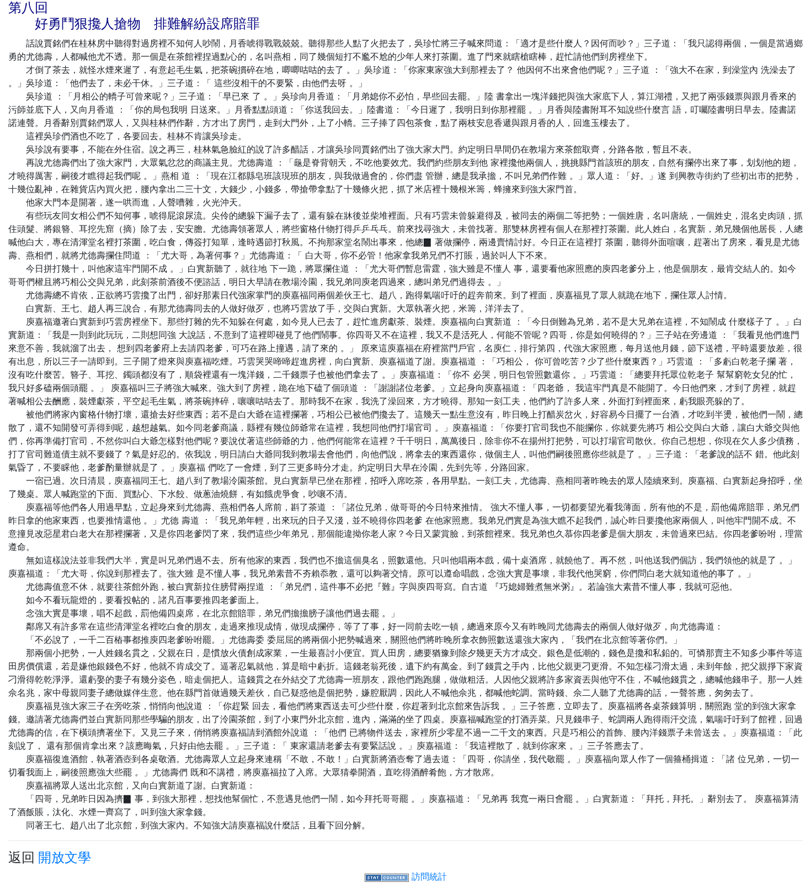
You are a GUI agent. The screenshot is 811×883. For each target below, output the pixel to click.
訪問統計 (429, 876)
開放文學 (64, 857)
